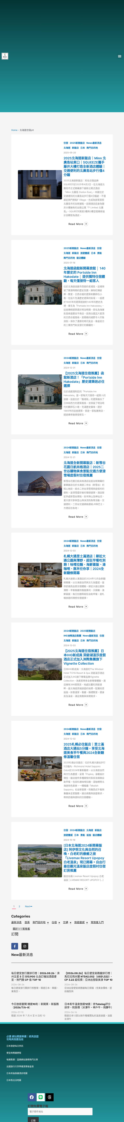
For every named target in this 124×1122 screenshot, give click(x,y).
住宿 (66, 142)
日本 (82, 147)
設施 (89, 835)
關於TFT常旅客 (21, 928)
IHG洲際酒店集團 (72, 635)
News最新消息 (94, 142)
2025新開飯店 (77, 142)
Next (27, 906)
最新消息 (16, 922)
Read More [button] (75, 224)
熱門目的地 (92, 147)
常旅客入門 (97, 922)
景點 (99, 253)
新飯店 (75, 147)
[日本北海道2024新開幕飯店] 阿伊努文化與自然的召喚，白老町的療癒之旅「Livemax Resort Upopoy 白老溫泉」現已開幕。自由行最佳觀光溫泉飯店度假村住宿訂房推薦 (85, 858)
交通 (65, 922)
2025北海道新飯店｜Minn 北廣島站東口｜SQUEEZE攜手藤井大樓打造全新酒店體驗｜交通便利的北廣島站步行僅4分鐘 (85, 166)
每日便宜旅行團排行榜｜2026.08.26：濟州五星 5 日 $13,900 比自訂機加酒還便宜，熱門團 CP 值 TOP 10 (35, 976)
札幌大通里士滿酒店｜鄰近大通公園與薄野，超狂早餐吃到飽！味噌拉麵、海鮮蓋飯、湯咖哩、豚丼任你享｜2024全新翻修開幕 (85, 564)
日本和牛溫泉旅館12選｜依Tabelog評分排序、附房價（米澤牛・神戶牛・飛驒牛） (89, 1006)
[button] (119, 56)
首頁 (27, 922)
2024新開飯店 (71, 358)
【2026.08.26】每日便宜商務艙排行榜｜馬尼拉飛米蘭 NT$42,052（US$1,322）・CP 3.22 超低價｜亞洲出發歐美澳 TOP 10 (88, 976)
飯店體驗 (81, 257)
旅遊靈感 (84, 253)
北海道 (67, 147)
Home (14, 130)
